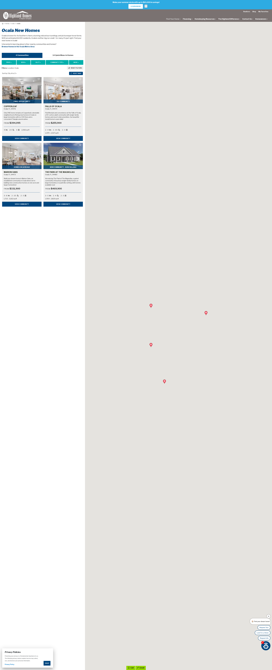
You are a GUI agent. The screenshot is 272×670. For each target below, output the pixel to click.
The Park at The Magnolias (60, 172)
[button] (150, 345)
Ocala (13, 23)
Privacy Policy (9, 664)
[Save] (39, 79)
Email (141, 668)
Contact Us (247, 19)
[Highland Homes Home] (17, 12)
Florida (7, 23)
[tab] (22, 55)
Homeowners (261, 19)
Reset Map (77, 73)
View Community (22, 138)
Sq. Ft (37, 62)
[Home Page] (2, 23)
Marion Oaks (11, 172)
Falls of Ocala (53, 106)
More (76, 62)
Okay (47, 663)
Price (8, 62)
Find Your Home (173, 19)
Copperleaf (10, 106)
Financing (187, 19)
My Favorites (263, 11)
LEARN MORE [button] (136, 6)
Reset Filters (76, 68)
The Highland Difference (228, 19)
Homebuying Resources (205, 19)
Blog (254, 11)
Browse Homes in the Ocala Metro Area (18, 47)
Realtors (246, 11)
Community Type (56, 62)
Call (132, 668)
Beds (23, 62)
